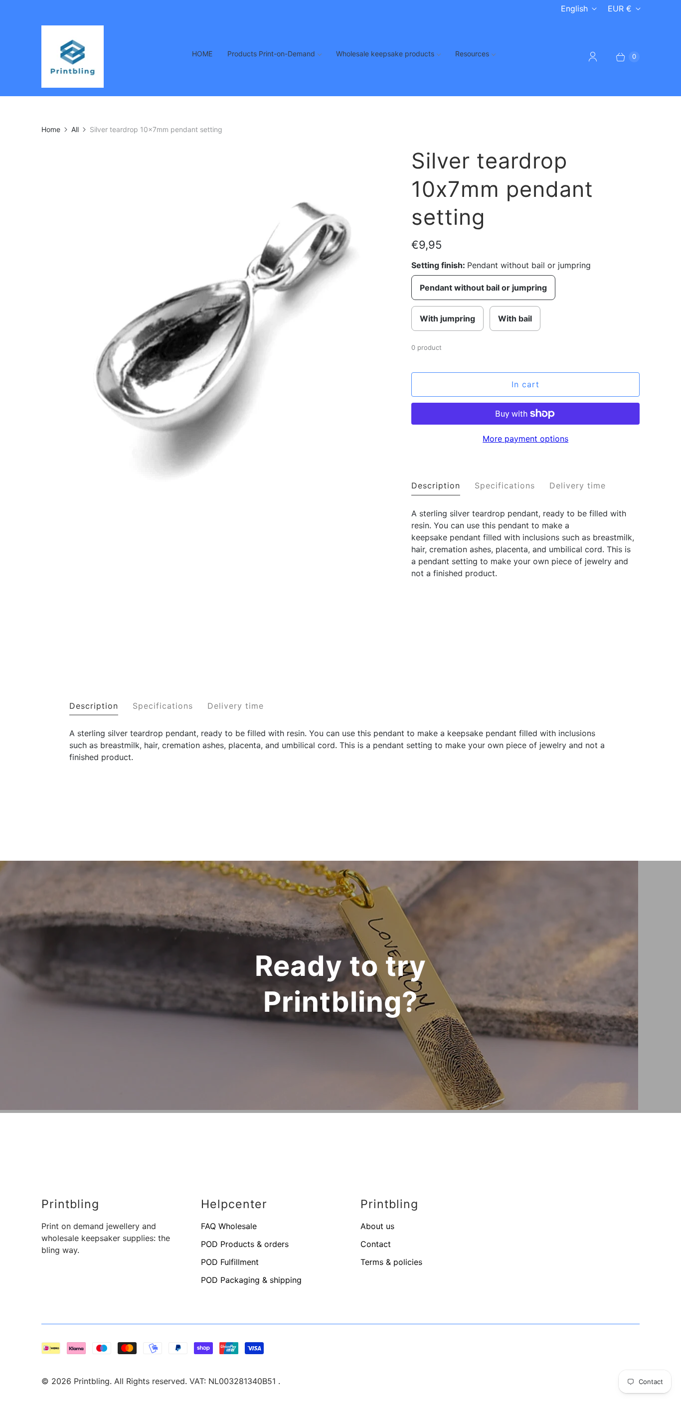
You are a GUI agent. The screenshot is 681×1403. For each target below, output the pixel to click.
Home (50, 129)
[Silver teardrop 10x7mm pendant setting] (212, 486)
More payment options (525, 439)
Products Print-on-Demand (271, 53)
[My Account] (593, 57)
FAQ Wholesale (229, 1226)
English (574, 8)
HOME (202, 53)
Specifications (505, 485)
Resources (472, 53)
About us (377, 1226)
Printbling (92, 1381)
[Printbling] (72, 56)
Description (435, 485)
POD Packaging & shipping (251, 1280)
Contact (375, 1244)
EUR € (620, 8)
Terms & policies (391, 1262)
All (75, 129)
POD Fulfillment (230, 1262)
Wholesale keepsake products (385, 53)
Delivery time (577, 485)
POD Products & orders (245, 1244)
